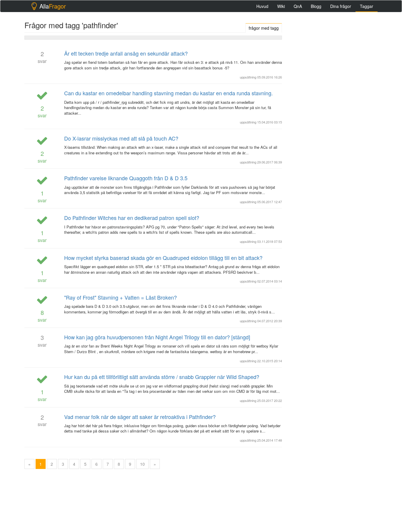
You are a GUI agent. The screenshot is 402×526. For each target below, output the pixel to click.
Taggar (366, 6)
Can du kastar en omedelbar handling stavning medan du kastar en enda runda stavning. (168, 93)
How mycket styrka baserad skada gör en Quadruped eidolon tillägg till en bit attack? (163, 257)
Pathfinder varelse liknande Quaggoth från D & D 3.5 (125, 178)
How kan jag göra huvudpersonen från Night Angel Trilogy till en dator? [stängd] (157, 337)
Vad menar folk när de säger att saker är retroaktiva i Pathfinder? (140, 416)
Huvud (262, 6)
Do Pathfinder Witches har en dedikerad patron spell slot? (131, 217)
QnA (298, 6)
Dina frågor (340, 6)
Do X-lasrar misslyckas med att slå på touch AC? (121, 138)
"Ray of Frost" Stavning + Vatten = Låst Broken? (120, 297)
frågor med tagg (264, 28)
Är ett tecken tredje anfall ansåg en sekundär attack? (126, 53)
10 (142, 464)
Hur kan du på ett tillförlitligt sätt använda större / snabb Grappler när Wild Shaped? (161, 376)
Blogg (316, 6)
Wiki (281, 6)
